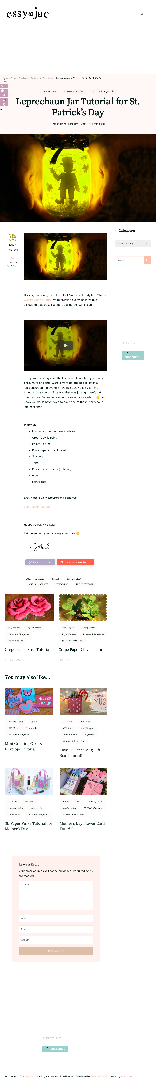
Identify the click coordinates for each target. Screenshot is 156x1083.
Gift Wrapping (88, 728)
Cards (33, 721)
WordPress (126, 1076)
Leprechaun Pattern (37, 506)
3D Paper (67, 721)
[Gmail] (4, 100)
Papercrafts (31, 728)
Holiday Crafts (49, 91)
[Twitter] (4, 95)
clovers (39, 579)
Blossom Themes (98, 1076)
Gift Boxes (68, 728)
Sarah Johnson (13, 247)
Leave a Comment (14, 263)
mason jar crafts (38, 584)
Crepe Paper (14, 627)
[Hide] (1, 109)
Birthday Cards (15, 721)
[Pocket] (4, 104)
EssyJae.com (31, 1076)
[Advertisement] (78, 50)
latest (55, 579)
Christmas (85, 721)
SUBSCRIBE (131, 357)
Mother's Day (36, 808)
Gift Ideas (13, 728)
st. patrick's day (84, 584)
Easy (78, 801)
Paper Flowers (34, 627)
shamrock (61, 584)
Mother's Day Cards (93, 808)
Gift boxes (30, 801)
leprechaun (74, 579)
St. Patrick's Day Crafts (103, 91)
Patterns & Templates (74, 91)
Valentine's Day (15, 640)
